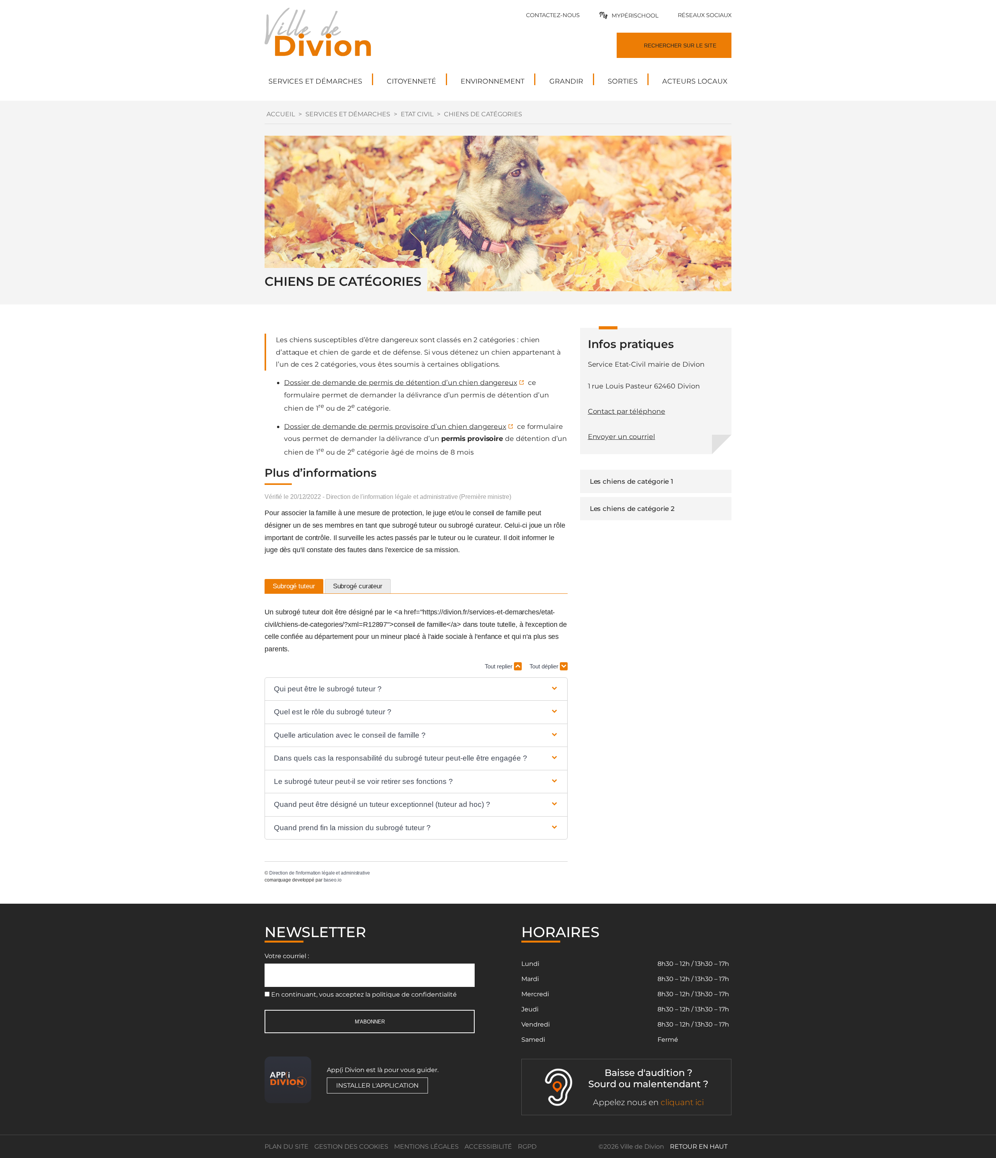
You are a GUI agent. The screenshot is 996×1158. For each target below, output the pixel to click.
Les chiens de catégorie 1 (631, 481)
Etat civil (417, 114)
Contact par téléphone (626, 411)
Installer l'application (377, 1085)
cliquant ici (682, 1102)
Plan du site (287, 1146)
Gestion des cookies (351, 1146)
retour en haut (699, 1146)
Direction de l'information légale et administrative (319, 873)
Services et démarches (347, 114)
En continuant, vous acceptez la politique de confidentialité (364, 994)
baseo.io (333, 880)
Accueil (281, 114)
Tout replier (499, 666)
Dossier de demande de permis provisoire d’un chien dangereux (395, 426)
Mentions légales (426, 1146)
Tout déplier (545, 666)
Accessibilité (488, 1146)
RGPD (527, 1146)
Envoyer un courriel (621, 436)
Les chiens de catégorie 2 (632, 509)
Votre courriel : (287, 956)
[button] (416, 689)
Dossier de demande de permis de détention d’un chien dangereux (400, 382)
